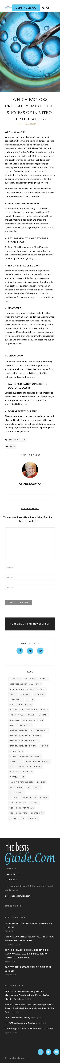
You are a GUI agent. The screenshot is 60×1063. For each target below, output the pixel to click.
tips (22, 818)
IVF (11, 766)
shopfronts (37, 813)
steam (13, 818)
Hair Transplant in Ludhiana (25, 736)
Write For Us (13, 874)
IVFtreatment (17, 777)
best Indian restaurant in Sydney (28, 689)
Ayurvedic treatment (36, 679)
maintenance (17, 787)
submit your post (26, 8)
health (44, 746)
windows (32, 818)
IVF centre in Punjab (21, 772)
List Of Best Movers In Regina (20, 1023)
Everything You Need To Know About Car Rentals (30, 1028)
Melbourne (34, 787)
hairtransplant (39, 730)
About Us (11, 868)
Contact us (12, 879)
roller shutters (18, 813)
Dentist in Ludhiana (21, 705)
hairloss (14, 720)
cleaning (39, 694)
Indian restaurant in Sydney (25, 756)
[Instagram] (40, 651)
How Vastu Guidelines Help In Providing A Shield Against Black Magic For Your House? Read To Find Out (30, 1008)
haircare (43, 715)
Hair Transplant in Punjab (24, 741)
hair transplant (18, 730)
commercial (16, 699)
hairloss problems (33, 720)
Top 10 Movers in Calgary (17, 1017)
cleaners (26, 694)
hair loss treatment (21, 725)
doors (44, 710)
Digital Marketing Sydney (23, 710)
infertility (16, 761)
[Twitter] (30, 651)
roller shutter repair (22, 808)
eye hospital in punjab (22, 715)
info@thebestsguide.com (17, 895)
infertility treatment (37, 761)
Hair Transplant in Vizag (23, 746)
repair (43, 797)
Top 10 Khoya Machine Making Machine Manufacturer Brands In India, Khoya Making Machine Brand (27, 954)
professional (17, 792)
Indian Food (16, 751)
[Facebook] (19, 651)
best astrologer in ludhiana (25, 684)
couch (30, 699)
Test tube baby (17, 440)
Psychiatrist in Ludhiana (23, 797)
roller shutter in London (24, 803)
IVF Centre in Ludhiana (29, 766)
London (41, 782)
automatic (15, 679)
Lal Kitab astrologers (21, 782)
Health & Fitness (30, 455)
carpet (13, 694)
